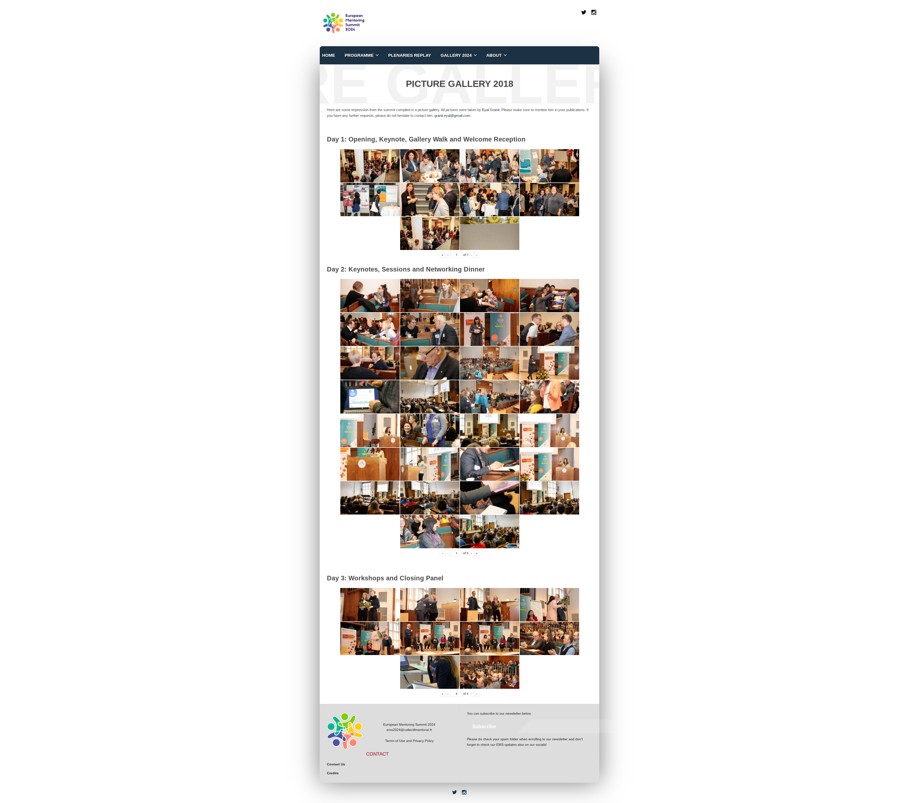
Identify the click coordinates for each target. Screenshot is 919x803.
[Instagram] (594, 12)
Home (328, 55)
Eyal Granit (490, 110)
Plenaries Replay (409, 55)
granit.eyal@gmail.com (452, 115)
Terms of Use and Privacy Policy (409, 741)
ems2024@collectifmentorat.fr (409, 730)
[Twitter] (584, 12)
